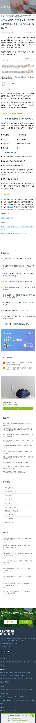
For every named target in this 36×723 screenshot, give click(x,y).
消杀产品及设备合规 (10, 507)
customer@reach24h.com (19, 721)
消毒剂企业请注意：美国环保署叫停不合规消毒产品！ (18, 259)
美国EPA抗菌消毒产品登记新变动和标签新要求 (17, 281)
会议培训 (20, 689)
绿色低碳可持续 (9, 515)
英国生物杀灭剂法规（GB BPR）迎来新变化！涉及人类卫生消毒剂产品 (18, 435)
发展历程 (14, 662)
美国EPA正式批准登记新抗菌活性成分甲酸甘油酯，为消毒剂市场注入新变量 (17, 592)
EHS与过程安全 (9, 518)
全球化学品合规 (9, 488)
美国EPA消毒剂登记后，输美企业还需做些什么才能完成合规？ (19, 288)
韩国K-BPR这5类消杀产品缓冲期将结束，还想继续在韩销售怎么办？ (18, 441)
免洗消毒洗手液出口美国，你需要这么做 (15, 310)
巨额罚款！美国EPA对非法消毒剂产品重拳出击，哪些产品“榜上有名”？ (17, 446)
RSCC (1, 703)
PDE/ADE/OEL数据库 (5, 700)
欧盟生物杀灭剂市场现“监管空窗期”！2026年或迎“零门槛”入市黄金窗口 (18, 457)
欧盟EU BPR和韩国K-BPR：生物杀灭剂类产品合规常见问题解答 (18, 424)
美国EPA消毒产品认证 (8, 33)
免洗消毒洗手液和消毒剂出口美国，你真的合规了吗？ (18, 267)
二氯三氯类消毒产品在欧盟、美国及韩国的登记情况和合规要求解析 (19, 317)
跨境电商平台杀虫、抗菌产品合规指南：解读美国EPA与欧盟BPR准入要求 (17, 554)
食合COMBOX (31, 700)
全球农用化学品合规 (10, 491)
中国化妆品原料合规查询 (19, 700)
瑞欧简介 (2, 662)
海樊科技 (2, 710)
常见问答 (14, 689)
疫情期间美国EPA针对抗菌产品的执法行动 (14, 233)
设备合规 (10, 207)
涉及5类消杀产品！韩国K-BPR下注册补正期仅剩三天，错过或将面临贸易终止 (18, 467)
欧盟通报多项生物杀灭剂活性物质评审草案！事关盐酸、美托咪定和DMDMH (19, 363)
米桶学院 (30, 689)
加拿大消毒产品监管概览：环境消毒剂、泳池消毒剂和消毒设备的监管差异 (19, 368)
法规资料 (8, 689)
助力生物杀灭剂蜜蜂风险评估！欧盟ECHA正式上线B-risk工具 (17, 577)
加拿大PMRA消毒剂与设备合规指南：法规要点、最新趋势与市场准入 (17, 452)
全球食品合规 (8, 499)
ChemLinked (3, 697)
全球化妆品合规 (9, 495)
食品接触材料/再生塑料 (11, 511)
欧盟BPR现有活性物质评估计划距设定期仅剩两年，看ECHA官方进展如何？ (17, 429)
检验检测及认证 (9, 522)
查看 (18, 408)
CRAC (25, 689)
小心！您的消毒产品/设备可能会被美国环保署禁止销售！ (18, 304)
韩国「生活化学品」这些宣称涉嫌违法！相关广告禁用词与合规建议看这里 (19, 296)
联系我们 (2, 665)
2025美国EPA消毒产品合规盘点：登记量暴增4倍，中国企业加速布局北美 (19, 275)
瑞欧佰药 (8, 710)
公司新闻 (26, 662)
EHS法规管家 (23, 697)
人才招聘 (32, 662)
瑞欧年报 (20, 662)
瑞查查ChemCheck (13, 697)
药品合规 (7, 503)
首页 (1, 15)
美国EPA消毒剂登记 (7, 218)
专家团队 (8, 662)
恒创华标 (14, 710)
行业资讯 (5, 15)
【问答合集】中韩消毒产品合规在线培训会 (16, 324)
